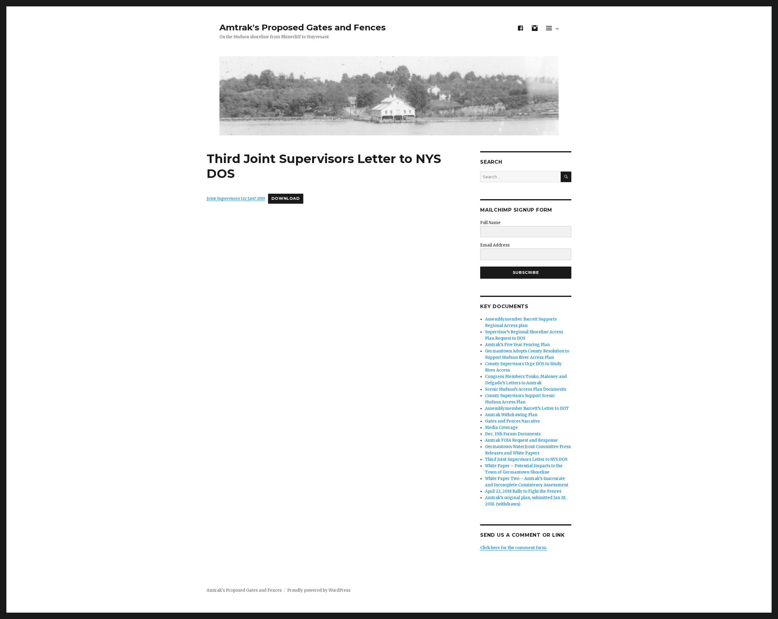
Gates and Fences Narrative (512, 421)
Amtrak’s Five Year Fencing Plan (517, 344)
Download (285, 198)
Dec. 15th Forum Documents (513, 434)
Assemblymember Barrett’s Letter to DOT (527, 408)
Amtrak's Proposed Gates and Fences (302, 27)
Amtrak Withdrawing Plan (511, 414)
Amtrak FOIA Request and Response (521, 440)
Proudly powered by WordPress (318, 590)
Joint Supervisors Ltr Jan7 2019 (236, 198)
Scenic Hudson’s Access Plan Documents (525, 389)
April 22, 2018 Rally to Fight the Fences (523, 491)
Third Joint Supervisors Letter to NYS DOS (526, 459)
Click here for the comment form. (513, 547)
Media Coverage (501, 427)
